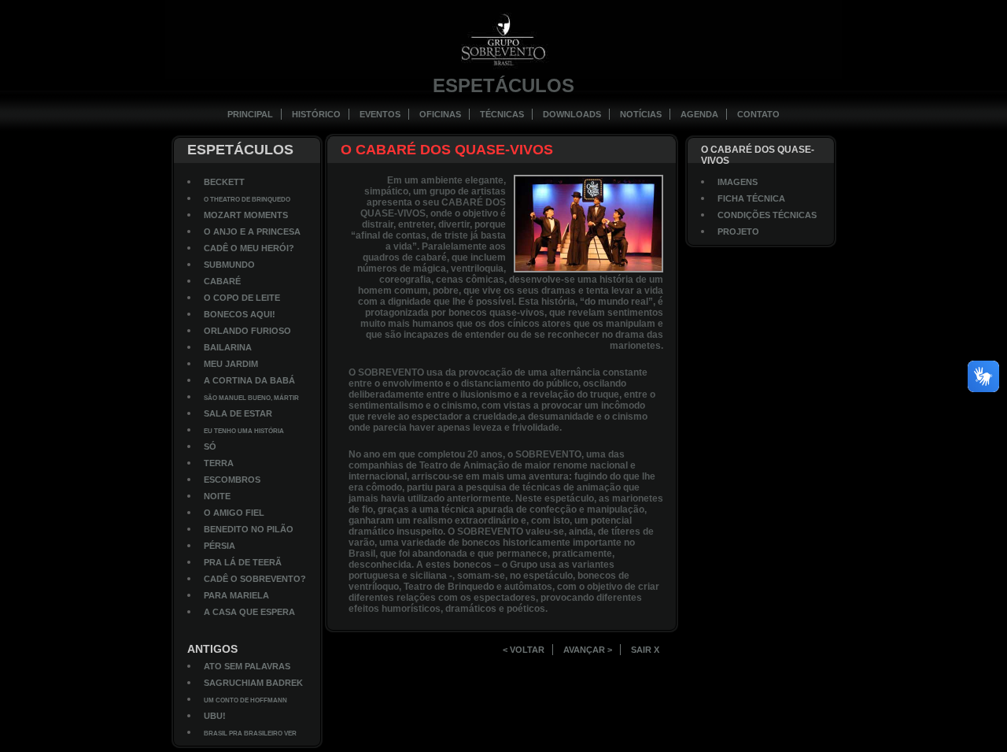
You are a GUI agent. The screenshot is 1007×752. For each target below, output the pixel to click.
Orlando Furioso (247, 330)
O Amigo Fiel (234, 512)
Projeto (738, 231)
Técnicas (502, 114)
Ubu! (215, 716)
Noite (217, 496)
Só (210, 446)
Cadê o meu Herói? (249, 248)
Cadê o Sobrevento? (255, 578)
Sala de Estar (238, 413)
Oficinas (440, 114)
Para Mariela (236, 595)
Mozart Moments (246, 215)
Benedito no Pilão (248, 529)
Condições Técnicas (767, 215)
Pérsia (219, 545)
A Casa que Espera (249, 612)
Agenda (699, 114)
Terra (219, 463)
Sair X (645, 649)
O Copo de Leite (242, 297)
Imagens (737, 182)
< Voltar (523, 649)
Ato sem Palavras (247, 666)
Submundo (229, 264)
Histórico (316, 114)
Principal (250, 114)
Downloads (572, 114)
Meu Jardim (231, 364)
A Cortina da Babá (249, 380)
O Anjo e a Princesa (252, 231)
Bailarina (228, 347)
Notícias (641, 114)
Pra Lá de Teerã (243, 562)
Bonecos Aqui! (239, 314)
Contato (758, 114)
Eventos (380, 114)
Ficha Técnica (751, 198)
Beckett (224, 182)
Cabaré (222, 281)
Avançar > (587, 649)
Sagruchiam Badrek (253, 682)
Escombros (232, 479)
